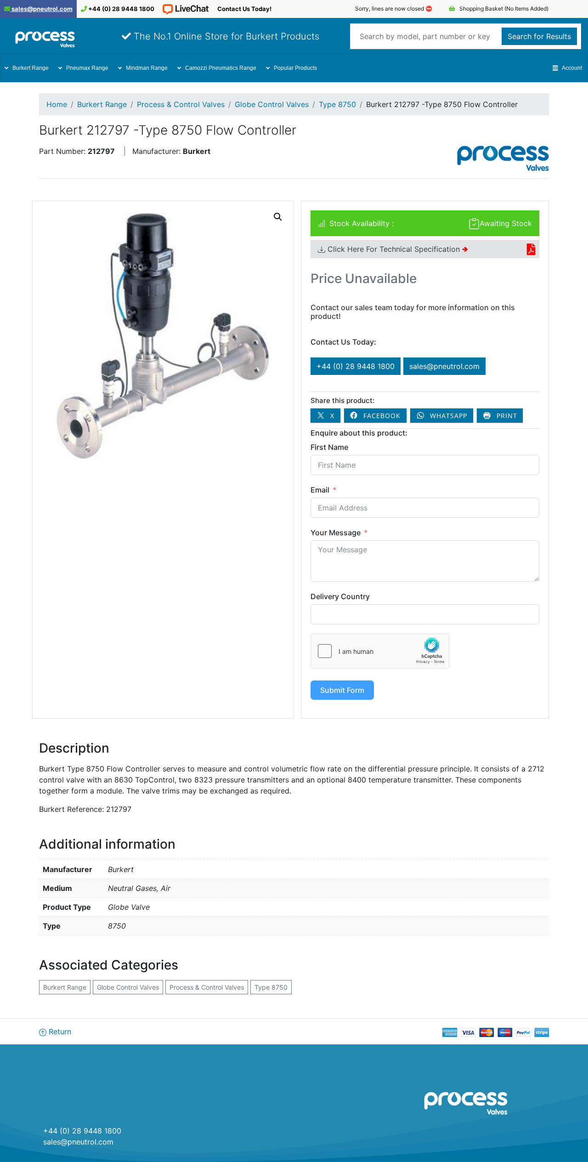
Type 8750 (337, 104)
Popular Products (295, 68)
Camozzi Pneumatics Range (220, 68)
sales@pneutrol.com (41, 8)
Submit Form (342, 690)
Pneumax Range (87, 68)
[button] (278, 217)
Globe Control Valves (272, 104)
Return (58, 1031)
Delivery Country (340, 596)
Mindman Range (147, 68)
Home (56, 104)
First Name (329, 447)
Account (572, 68)
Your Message (336, 532)
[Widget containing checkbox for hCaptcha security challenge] (380, 651)
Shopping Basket (503, 8)
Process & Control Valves (181, 104)
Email (320, 489)
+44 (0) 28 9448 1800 (120, 8)
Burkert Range (30, 68)
